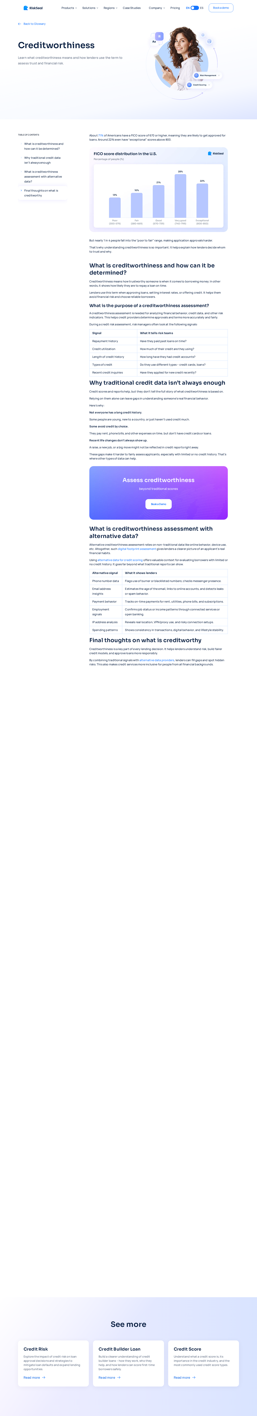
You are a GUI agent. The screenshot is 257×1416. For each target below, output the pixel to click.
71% (100, 135)
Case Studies (132, 8)
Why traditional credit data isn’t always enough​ (42, 160)
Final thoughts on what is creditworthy (41, 193)
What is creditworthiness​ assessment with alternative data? (43, 176)
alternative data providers (157, 660)
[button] (67, 8)
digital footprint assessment (137, 549)
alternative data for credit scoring (120, 560)
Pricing (175, 8)
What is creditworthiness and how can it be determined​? (43, 146)
